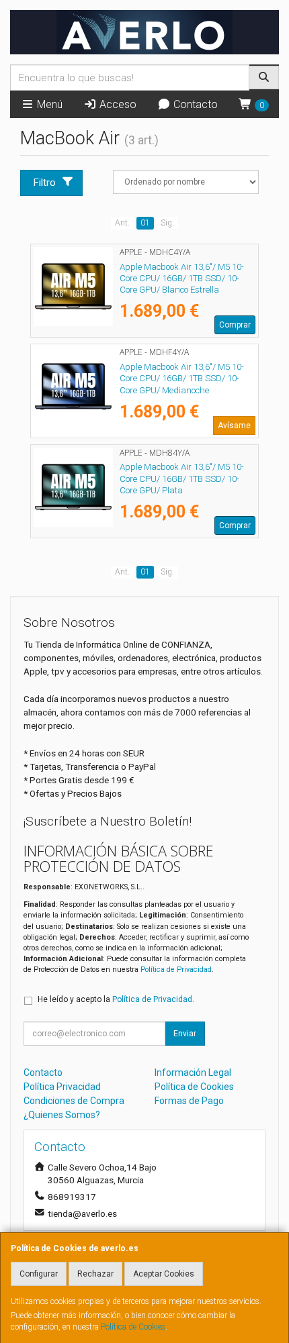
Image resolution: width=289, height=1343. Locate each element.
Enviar (184, 1033)
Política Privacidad (62, 1086)
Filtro (45, 183)
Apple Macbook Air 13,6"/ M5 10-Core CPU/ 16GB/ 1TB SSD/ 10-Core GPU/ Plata (182, 478)
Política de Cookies (133, 1327)
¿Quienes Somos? (62, 1114)
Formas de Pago (189, 1100)
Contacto (194, 104)
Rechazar (95, 1274)
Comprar (235, 325)
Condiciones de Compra (74, 1100)
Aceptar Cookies (163, 1274)
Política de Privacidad (176, 969)
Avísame (234, 425)
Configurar (38, 1274)
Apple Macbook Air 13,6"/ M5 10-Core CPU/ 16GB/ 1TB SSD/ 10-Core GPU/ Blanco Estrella (182, 278)
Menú (48, 104)
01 (145, 223)
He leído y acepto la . (116, 999)
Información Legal (193, 1072)
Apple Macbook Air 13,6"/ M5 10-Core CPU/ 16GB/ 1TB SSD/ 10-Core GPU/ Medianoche (182, 378)
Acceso (116, 104)
